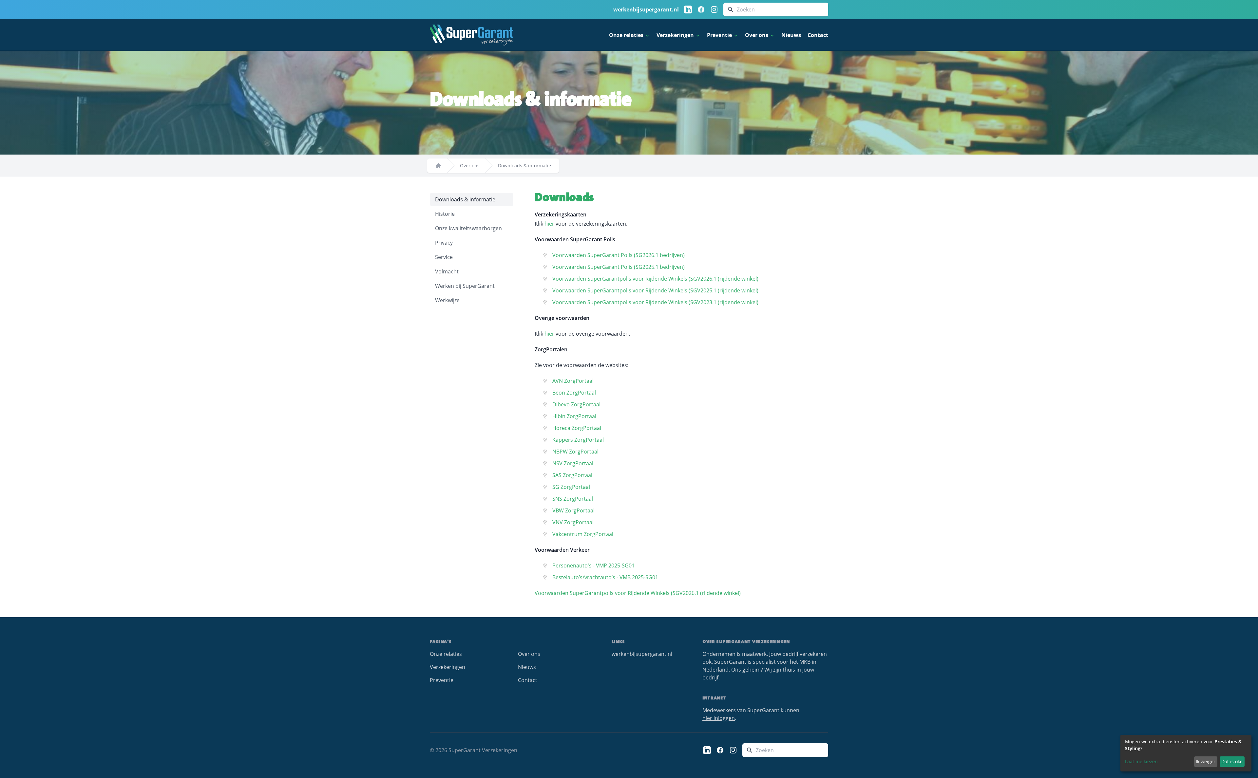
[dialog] (1185, 753)
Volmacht (447, 271)
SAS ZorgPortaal (572, 475)
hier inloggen (718, 718)
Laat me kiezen (1141, 761)
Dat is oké (1232, 761)
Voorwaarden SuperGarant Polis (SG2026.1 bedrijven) (618, 255)
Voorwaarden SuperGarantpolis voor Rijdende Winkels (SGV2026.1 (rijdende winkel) (655, 278)
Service (444, 257)
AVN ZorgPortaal (573, 380)
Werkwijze (447, 300)
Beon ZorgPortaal (574, 392)
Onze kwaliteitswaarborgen (468, 228)
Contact (818, 35)
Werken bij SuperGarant (465, 285)
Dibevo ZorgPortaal (576, 404)
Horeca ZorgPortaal (576, 428)
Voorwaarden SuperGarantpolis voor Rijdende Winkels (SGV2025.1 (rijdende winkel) (655, 290)
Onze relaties (446, 654)
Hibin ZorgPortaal (574, 416)
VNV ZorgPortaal (573, 522)
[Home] (438, 165)
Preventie (441, 680)
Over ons (470, 165)
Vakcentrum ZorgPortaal (582, 534)
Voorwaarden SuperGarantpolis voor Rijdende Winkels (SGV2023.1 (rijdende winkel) (655, 302)
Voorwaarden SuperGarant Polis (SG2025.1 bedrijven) (618, 266)
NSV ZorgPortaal (572, 463)
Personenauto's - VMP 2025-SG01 (593, 565)
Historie (445, 213)
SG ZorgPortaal (571, 487)
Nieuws (791, 35)
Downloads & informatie (465, 199)
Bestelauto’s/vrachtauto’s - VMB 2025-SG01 (605, 577)
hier (549, 223)
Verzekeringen (447, 667)
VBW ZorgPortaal (573, 510)
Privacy (444, 242)
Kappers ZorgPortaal (578, 439)
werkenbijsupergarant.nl (646, 9)
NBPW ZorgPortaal (575, 451)
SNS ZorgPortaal (572, 498)
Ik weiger (1205, 761)
